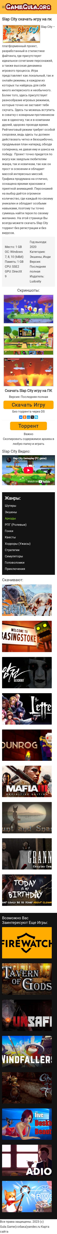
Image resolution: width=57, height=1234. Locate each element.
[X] (32, 417)
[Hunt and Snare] (27, 817)
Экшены (11, 512)
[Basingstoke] (27, 636)
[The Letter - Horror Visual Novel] (27, 708)
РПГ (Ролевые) (16, 524)
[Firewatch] (27, 942)
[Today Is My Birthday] (27, 890)
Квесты (10, 537)
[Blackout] (27, 672)
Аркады (10, 518)
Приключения (15, 569)
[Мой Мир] (28, 417)
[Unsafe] (27, 1015)
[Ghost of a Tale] (27, 1087)
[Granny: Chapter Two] (27, 854)
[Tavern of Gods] (27, 979)
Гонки (9, 531)
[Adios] (27, 1160)
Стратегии (12, 550)
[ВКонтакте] (20, 417)
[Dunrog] (27, 745)
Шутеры (10, 505)
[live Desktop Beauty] (27, 1124)
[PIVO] (27, 1196)
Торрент (28, 426)
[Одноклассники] (24, 417)
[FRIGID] (27, 600)
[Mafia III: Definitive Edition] (27, 781)
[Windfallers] (27, 1051)
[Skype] (36, 417)
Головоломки (14, 562)
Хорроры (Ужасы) (18, 543)
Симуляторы (14, 556)
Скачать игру (28, 405)
